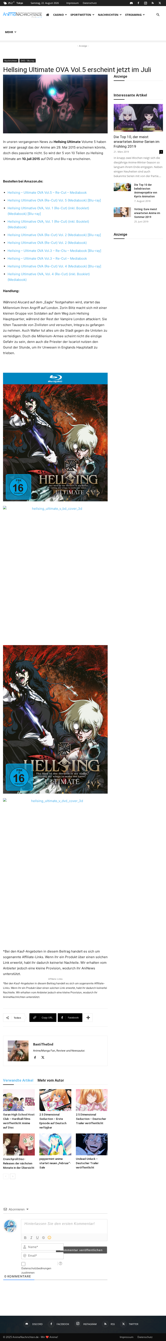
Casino (58, 15)
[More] (88, 1017)
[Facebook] (138, 3)
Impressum (72, 3)
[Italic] (31, 1237)
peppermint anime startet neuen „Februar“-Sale (55, 1163)
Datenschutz (90, 3)
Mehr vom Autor (51, 1080)
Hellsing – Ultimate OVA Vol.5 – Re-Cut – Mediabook (48, 192)
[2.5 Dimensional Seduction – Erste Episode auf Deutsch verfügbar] (55, 1100)
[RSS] (152, 3)
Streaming (133, 15)
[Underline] (37, 1237)
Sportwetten (80, 15)
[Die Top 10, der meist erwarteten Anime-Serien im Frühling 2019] (138, 118)
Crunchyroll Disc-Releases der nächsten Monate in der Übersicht (18, 1163)
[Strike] (43, 1237)
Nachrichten (108, 15)
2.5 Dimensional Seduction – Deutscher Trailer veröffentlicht (91, 1119)
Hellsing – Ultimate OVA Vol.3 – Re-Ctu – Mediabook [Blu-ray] (55, 251)
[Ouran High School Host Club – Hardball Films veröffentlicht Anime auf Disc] (19, 1100)
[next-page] (12, 1176)
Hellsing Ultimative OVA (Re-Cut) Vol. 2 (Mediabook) (48, 243)
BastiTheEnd (43, 1044)
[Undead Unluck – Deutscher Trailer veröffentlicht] (92, 1144)
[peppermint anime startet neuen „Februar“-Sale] (55, 1144)
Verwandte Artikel (18, 1080)
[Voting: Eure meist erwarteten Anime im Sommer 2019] (122, 212)
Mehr (9, 32)
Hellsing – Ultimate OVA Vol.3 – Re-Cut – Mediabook (48, 258)
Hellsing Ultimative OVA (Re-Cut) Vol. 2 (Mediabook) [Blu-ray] (55, 235)
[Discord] (131, 3)
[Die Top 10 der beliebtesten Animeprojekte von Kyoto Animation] (122, 187)
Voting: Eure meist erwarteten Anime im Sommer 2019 (147, 213)
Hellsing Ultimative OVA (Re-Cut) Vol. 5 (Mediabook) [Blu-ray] (55, 200)
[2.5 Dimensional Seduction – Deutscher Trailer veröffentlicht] (92, 1100)
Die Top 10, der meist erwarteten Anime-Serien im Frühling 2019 (137, 142)
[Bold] (25, 1237)
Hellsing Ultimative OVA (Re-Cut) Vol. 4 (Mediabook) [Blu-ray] (55, 266)
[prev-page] (5, 1176)
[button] (158, 15)
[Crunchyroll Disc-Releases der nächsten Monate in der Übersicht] (19, 1144)
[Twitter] (159, 3)
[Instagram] (145, 3)
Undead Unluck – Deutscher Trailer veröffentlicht (87, 1163)
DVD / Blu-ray (27, 60)
